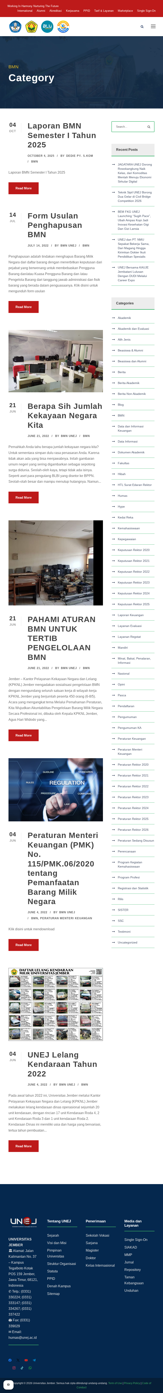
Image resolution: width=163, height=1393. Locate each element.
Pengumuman (127, 717)
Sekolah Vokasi (97, 1235)
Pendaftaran (126, 706)
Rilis (120, 899)
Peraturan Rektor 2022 (133, 786)
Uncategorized (127, 942)
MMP (128, 1255)
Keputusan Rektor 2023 (134, 582)
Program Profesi (129, 877)
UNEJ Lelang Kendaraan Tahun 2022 (62, 1064)
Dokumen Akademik (131, 452)
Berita (122, 372)
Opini (121, 684)
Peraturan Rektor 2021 (133, 775)
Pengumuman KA (129, 727)
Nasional (123, 673)
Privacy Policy (132, 1383)
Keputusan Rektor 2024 (134, 593)
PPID (86, 10)
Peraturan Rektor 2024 (133, 808)
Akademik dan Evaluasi (133, 328)
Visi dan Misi (56, 1243)
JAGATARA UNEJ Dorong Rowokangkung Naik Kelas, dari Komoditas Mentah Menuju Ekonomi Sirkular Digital (135, 173)
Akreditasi (55, 10)
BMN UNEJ (68, 245)
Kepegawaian (127, 539)
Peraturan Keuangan (132, 738)
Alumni (41, 10)
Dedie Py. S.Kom (79, 155)
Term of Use (115, 1383)
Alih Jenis (124, 339)
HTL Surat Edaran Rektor (135, 485)
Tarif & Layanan (104, 10)
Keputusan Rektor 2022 (134, 571)
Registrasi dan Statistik (133, 888)
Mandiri (123, 647)
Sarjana (92, 1243)
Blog (121, 404)
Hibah (122, 474)
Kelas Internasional (100, 1265)
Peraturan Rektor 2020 (133, 764)
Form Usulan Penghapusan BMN (55, 225)
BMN (34, 161)
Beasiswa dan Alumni (132, 361)
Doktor (91, 1258)
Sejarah (53, 1235)
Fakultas (123, 463)
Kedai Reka (125, 517)
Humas (122, 495)
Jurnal (129, 1262)
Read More (23, 188)
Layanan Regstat (129, 636)
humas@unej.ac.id (22, 1337)
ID (8, 1384)
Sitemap (53, 1294)
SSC (121, 920)
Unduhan (131, 1290)
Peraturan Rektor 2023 (133, 797)
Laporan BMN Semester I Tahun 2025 (62, 135)
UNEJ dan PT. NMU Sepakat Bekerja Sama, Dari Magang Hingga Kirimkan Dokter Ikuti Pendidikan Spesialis (133, 248)
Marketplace (125, 10)
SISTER (123, 910)
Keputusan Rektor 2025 (134, 604)
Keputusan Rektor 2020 (134, 550)
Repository (132, 1270)
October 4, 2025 (41, 155)
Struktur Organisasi (61, 1264)
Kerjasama (72, 10)
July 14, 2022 (38, 245)
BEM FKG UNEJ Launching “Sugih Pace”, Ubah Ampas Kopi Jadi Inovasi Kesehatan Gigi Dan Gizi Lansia (134, 220)
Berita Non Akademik (132, 393)
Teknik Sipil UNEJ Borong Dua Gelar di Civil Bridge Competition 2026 (135, 197)
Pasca (122, 695)
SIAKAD (130, 1247)
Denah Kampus (59, 1286)
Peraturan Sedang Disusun (136, 840)
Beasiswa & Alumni (130, 350)
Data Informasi (128, 441)
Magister (92, 1250)
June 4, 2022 (37, 912)
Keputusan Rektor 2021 (134, 560)
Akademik (124, 318)
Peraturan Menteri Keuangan (66, 918)
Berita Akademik (128, 383)
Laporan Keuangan (131, 615)
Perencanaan (127, 851)
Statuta (52, 1271)
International (24, 10)
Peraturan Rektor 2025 (133, 819)
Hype (121, 506)
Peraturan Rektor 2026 (133, 829)
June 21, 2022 (38, 436)
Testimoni (124, 931)
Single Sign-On (146, 10)
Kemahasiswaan (129, 528)
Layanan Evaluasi (130, 626)
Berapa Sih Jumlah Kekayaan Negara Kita (65, 416)
